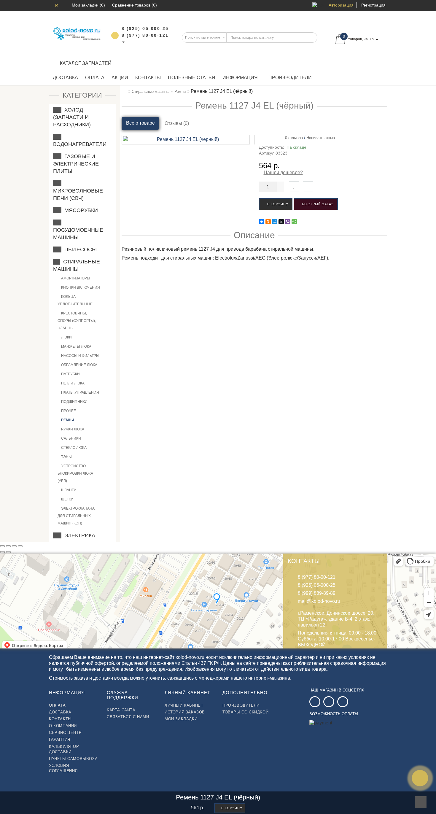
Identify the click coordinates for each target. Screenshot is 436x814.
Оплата (94, 77)
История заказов (185, 712)
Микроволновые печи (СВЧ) (78, 190)
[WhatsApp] (294, 221)
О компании (63, 726)
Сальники (70, 438)
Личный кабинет (184, 705)
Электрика (78, 535)
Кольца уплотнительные (75, 300)
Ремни (67, 420)
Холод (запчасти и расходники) (72, 117)
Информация (240, 77)
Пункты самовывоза (73, 758)
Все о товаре (140, 122)
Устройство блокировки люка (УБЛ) (75, 473)
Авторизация (341, 5)
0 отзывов (293, 138)
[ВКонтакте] (261, 221)
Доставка (65, 77)
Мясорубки (79, 210)
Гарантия (59, 739)
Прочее (68, 411)
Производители (290, 77)
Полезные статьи (191, 77)
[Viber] (287, 221)
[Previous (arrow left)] (2, 552)
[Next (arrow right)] (8, 552)
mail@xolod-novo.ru (319, 601)
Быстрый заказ (317, 204)
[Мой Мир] (274, 221)
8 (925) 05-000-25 (316, 585)
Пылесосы (79, 249)
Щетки (67, 499)
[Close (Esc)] (2, 546)
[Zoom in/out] (20, 546)
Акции (120, 77)
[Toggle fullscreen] (14, 546)
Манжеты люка (75, 346)
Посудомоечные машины (78, 230)
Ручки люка (72, 429)
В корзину (277, 204)
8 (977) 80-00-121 (316, 577)
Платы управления (79, 392)
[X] (281, 221)
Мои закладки (181, 719)
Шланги (68, 490)
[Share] (8, 546)
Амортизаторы (75, 278)
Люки (66, 337)
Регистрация (373, 5)
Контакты (148, 77)
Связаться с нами (128, 717)
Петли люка (72, 383)
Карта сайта (121, 710)
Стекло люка (73, 448)
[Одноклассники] (268, 221)
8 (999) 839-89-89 (316, 593)
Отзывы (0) (177, 123)
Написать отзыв (320, 138)
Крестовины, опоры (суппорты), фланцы (77, 320)
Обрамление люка (78, 365)
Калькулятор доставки (64, 749)
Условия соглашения (63, 768)
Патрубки (70, 374)
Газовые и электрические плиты (76, 163)
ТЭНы (66, 457)
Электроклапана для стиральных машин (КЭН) (76, 515)
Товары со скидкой (245, 712)
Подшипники (73, 402)
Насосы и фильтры (79, 356)
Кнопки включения (80, 287)
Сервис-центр (65, 732)
